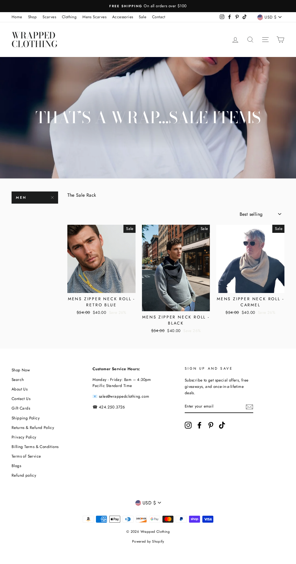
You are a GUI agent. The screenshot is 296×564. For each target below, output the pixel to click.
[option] (157, 6)
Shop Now (21, 370)
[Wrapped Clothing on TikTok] (222, 425)
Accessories (122, 17)
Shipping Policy (26, 418)
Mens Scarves (94, 17)
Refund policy (24, 475)
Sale (142, 17)
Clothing (69, 17)
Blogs (16, 466)
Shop (32, 17)
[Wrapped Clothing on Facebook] (199, 425)
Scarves (49, 17)
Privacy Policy (24, 437)
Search (18, 379)
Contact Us (21, 398)
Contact (158, 17)
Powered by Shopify (148, 541)
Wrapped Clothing (35, 40)
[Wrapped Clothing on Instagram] (188, 425)
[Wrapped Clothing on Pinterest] (210, 425)
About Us (19, 389)
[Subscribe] (249, 406)
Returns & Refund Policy (33, 427)
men (21, 197)
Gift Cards (21, 408)
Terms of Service (26, 456)
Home (17, 17)
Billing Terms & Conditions (35, 446)
